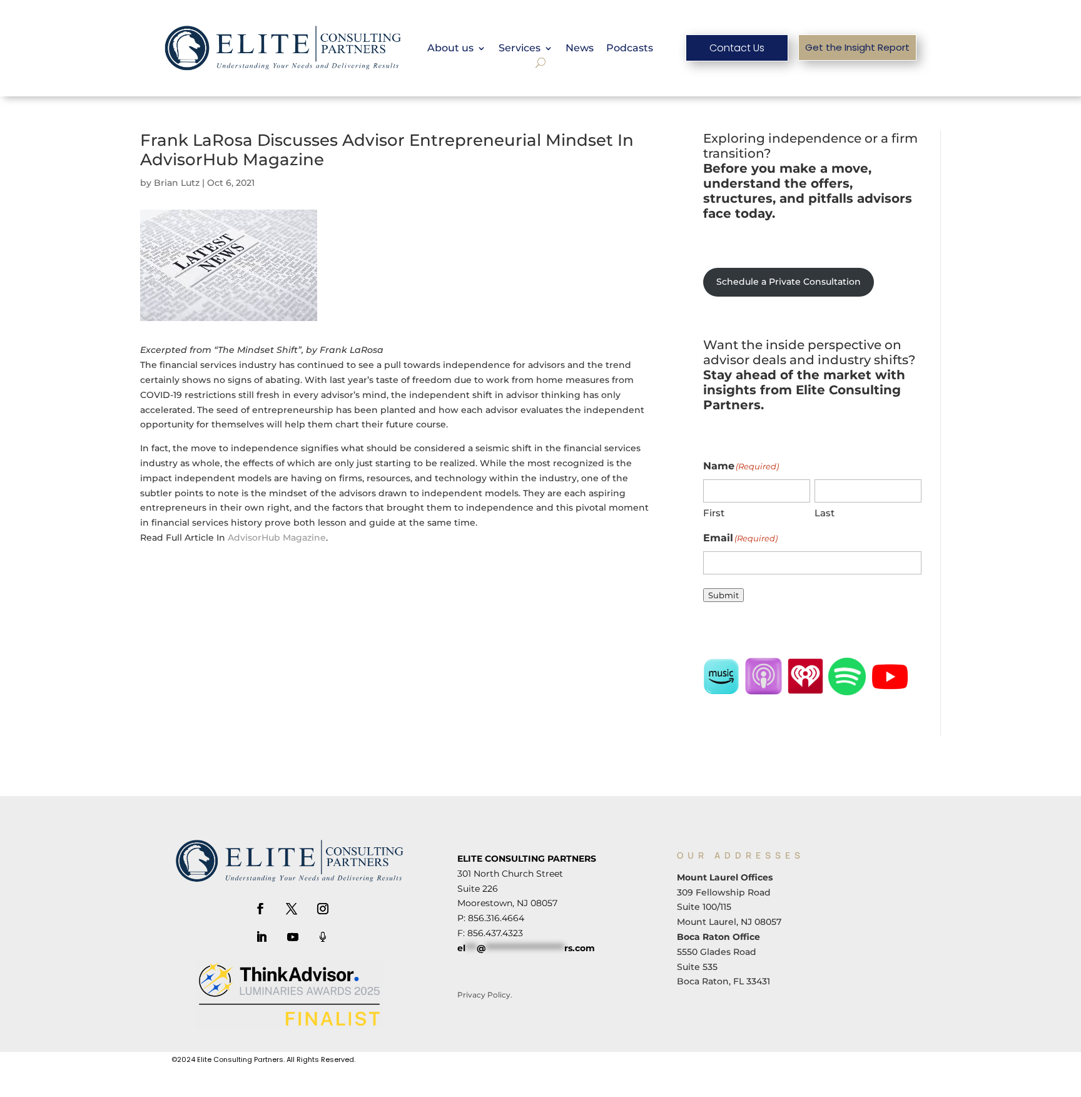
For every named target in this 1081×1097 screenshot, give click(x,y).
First (713, 513)
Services (519, 49)
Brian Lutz (177, 182)
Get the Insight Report (857, 47)
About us (450, 49)
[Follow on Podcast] (323, 937)
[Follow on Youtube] (293, 937)
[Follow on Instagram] (323, 908)
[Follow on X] (291, 908)
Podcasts (629, 49)
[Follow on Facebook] (260, 908)
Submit (723, 595)
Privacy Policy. (484, 994)
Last (825, 513)
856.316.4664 (496, 918)
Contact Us (736, 48)
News (580, 49)
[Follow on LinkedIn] (261, 937)
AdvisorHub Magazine (277, 537)
